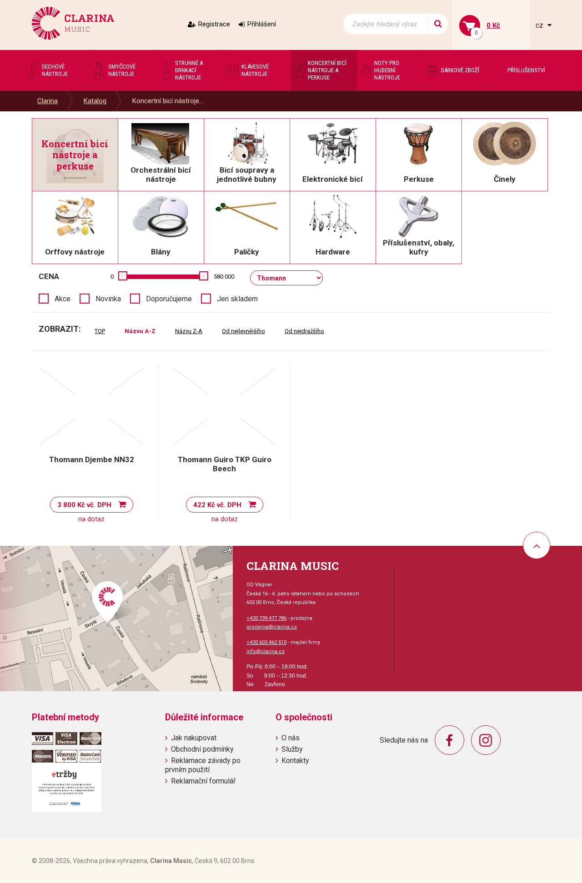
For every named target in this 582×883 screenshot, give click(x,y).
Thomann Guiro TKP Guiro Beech (224, 464)
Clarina (47, 101)
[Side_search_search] (437, 24)
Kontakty (295, 760)
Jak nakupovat (193, 737)
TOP (100, 331)
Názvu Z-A (188, 331)
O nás (290, 737)
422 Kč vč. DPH (217, 505)
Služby (292, 749)
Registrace (214, 24)
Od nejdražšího (304, 331)
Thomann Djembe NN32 (91, 459)
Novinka (108, 298)
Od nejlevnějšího (243, 331)
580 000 (224, 276)
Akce (62, 298)
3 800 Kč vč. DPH (84, 505)
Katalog (95, 101)
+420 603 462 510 (266, 642)
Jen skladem (237, 298)
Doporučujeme (169, 298)
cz (540, 25)
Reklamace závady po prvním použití (203, 764)
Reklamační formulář (203, 781)
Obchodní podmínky (202, 749)
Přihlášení (261, 24)
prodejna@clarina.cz (271, 627)
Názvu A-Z (140, 331)
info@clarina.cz (265, 651)
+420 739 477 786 (266, 618)
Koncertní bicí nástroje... (167, 101)
